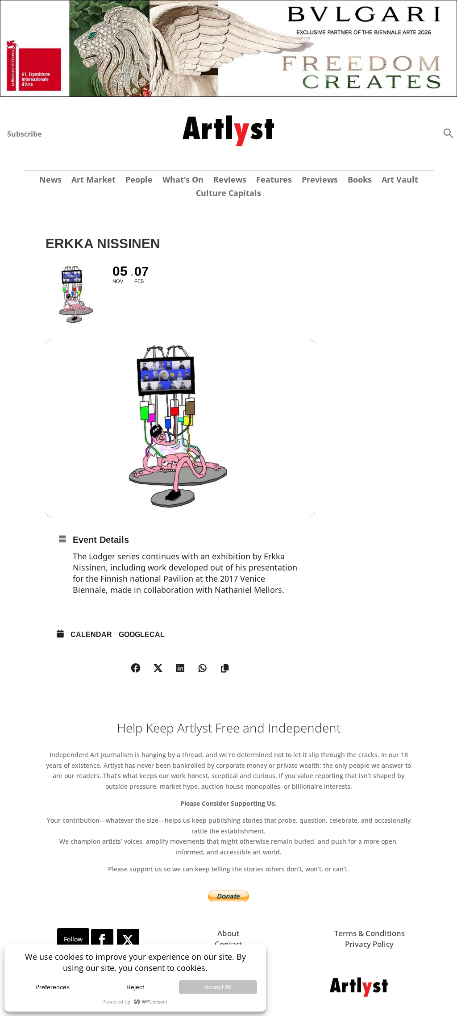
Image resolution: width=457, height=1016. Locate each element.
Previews (320, 180)
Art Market (93, 180)
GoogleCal (142, 634)
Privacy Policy (369, 944)
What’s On (183, 180)
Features (274, 180)
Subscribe (24, 134)
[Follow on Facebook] (102, 940)
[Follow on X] (128, 940)
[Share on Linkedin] (180, 668)
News (50, 180)
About (228, 933)
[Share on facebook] (136, 668)
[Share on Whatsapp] (202, 668)
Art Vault (400, 180)
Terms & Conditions (369, 933)
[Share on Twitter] (158, 668)
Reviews (229, 180)
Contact (228, 944)
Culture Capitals (228, 194)
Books (360, 180)
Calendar (91, 634)
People (139, 180)
